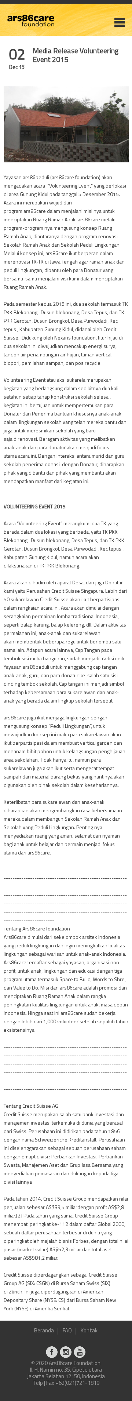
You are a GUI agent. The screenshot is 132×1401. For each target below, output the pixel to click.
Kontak (89, 1331)
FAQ (67, 1331)
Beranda (44, 1331)
